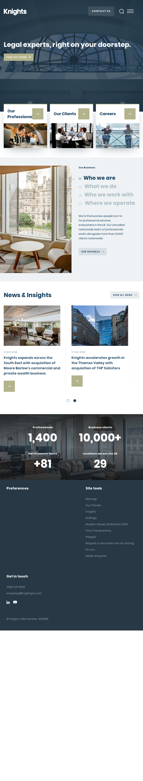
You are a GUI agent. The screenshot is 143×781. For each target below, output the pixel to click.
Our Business (90, 251)
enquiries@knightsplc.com (24, 593)
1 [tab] (68, 400)
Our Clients (89, 269)
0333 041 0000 (16, 587)
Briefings (91, 518)
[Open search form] (121, 11)
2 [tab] (74, 400)
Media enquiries (96, 556)
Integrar (91, 537)
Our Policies (93, 505)
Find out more (16, 57)
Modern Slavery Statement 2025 (107, 524)
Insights (91, 511)
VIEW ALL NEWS (123, 295)
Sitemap (91, 499)
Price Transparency (98, 530)
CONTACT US (101, 11)
